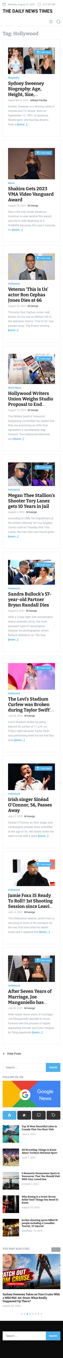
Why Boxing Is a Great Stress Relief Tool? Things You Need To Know (40, 1199)
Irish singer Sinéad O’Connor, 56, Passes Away (30, 805)
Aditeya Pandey (38, 100)
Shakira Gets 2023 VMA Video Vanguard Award (31, 194)
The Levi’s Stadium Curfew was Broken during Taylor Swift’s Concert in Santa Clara (30, 710)
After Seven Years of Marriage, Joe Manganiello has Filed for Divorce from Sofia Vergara (30, 1002)
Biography (13, 77)
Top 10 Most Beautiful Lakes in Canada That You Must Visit (39, 1128)
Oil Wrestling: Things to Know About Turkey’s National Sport (39, 1151)
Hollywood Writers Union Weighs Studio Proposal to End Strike (30, 402)
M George (33, 205)
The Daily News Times (27, 11)
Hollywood (14, 283)
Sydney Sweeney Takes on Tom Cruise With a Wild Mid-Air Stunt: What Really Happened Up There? (31, 1298)
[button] (53, 1249)
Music (11, 183)
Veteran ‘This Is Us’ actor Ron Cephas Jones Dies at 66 (28, 295)
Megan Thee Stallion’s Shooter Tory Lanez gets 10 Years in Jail (31, 501)
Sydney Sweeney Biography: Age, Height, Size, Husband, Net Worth (30, 92)
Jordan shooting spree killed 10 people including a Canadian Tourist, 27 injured (40, 1223)
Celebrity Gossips (16, 1284)
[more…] (22, 124)
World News (14, 387)
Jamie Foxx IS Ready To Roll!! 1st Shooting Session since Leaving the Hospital (31, 904)
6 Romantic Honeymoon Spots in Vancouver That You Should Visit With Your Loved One (41, 1176)
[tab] (9, 1115)
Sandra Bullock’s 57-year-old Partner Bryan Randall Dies (29, 599)
